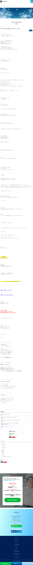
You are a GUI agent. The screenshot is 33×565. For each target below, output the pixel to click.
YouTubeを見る (4, 402)
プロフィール (16, 540)
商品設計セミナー (4, 447)
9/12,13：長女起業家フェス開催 (5, 414)
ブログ (31, 30)
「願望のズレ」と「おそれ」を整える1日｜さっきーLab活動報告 (9, 423)
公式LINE (12, 433)
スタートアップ (4, 445)
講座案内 (2, 450)
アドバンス (3, 448)
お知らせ (3, 454)
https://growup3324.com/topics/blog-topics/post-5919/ (9, 49)
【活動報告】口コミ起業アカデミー (7, 456)
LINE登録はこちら (17, 525)
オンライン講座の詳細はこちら (7, 357)
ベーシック (3, 446)
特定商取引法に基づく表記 (16, 553)
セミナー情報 (16, 544)
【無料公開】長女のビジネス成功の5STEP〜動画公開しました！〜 (10, 417)
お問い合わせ (16, 551)
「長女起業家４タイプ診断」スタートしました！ (7, 426)
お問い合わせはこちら (17, 531)
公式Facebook (13, 431)
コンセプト (16, 5)
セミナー (3, 455)
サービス (16, 542)
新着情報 (2, 451)
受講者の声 (3, 443)
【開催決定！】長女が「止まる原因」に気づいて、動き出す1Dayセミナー (11, 420)
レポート (16, 546)
